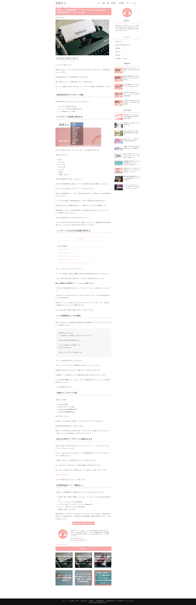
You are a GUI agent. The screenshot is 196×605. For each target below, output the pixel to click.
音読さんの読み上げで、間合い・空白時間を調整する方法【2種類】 (131, 132)
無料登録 (134, 3)
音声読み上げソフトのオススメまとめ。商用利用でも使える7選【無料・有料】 (131, 116)
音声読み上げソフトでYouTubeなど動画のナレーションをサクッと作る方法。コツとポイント (131, 170)
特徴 (108, 3)
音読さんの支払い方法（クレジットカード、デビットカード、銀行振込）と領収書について (131, 155)
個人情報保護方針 (100, 601)
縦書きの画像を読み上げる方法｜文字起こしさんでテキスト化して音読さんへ (131, 77)
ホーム (98, 3)
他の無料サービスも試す (121, 58)
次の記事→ (64, 544)
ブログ (63, 601)
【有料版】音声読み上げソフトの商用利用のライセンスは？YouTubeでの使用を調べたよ (131, 162)
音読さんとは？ (119, 41)
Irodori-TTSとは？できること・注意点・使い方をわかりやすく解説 (131, 69)
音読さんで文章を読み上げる (123, 45)
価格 (104, 3)
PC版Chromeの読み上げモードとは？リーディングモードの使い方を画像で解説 (131, 94)
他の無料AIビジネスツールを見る (126, 601)
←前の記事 (58, 544)
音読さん (58, 7)
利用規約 (91, 601)
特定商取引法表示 (111, 601)
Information (68, 7)
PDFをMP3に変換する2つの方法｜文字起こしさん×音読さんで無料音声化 (131, 102)
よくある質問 (121, 3)
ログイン (128, 3)
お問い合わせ (84, 601)
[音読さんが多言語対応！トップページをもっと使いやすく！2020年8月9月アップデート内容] (118, 70)
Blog (62, 7)
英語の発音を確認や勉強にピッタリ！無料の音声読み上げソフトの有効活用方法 (131, 178)
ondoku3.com (77, 538)
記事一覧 (118, 55)
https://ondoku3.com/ (62, 475)
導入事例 (113, 3)
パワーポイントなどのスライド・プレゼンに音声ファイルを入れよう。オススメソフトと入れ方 (131, 186)
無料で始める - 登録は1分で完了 (83, 523)
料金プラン (118, 51)
